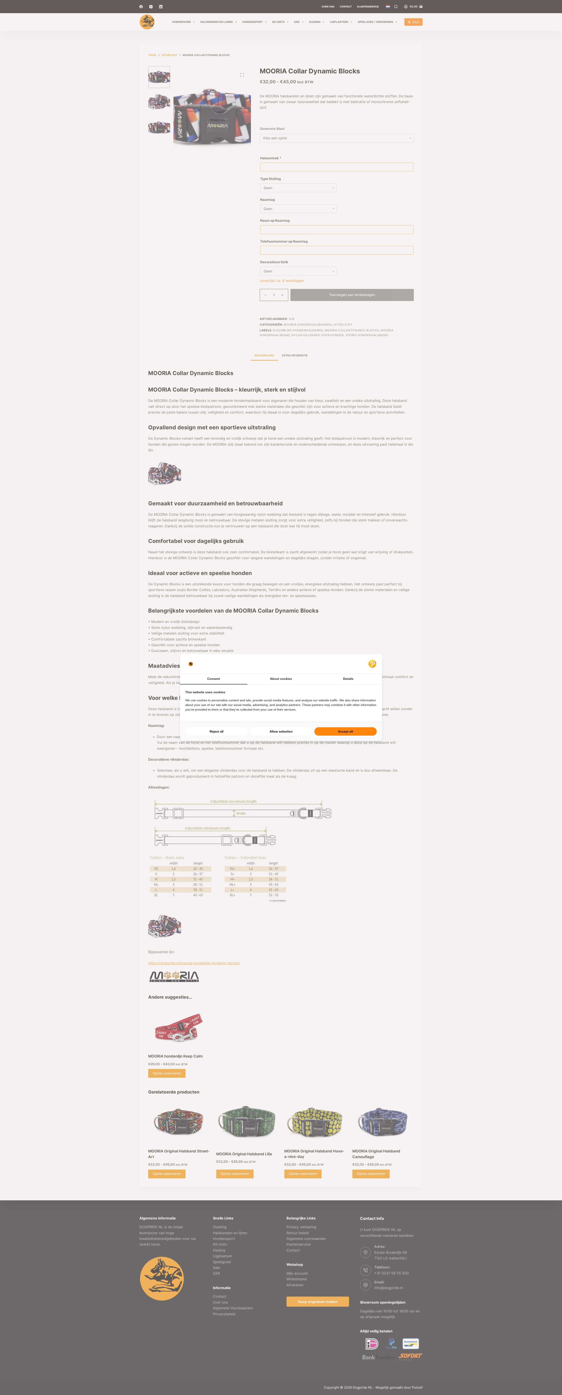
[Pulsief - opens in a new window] (372, 663)
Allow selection (281, 731)
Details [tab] (348, 678)
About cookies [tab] (281, 678)
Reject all (216, 731)
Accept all (345, 731)
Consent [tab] (213, 678)
